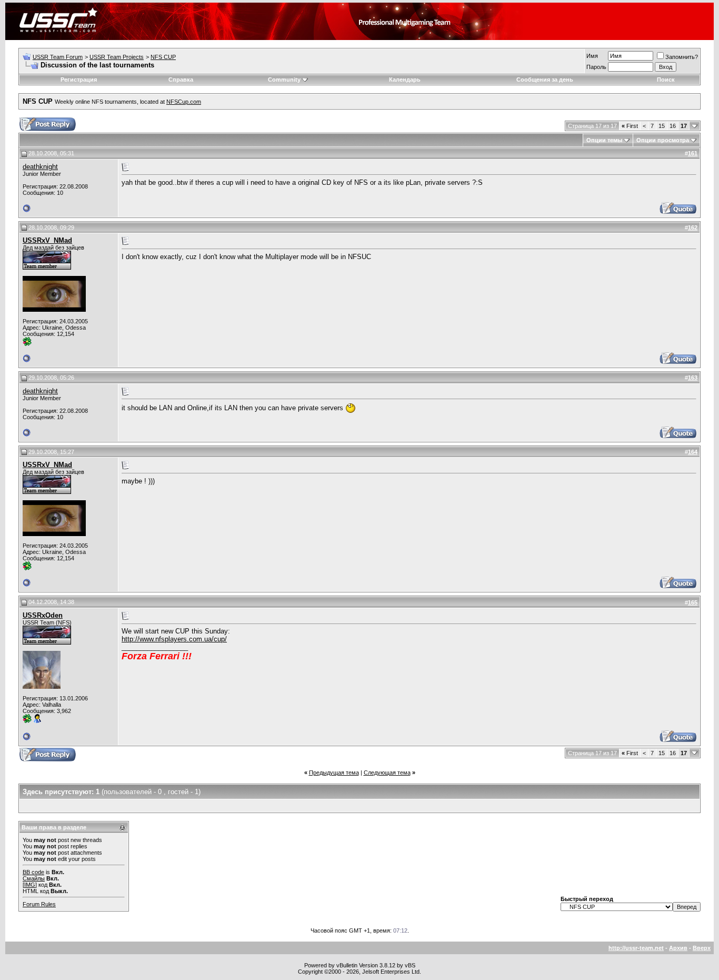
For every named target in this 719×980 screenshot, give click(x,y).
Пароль (596, 67)
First (630, 126)
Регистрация (79, 79)
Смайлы (34, 878)
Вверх (702, 948)
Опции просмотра (662, 140)
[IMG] (30, 885)
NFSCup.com (183, 101)
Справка (180, 79)
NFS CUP (163, 57)
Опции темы (604, 140)
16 (673, 126)
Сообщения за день (544, 79)
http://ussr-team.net (636, 948)
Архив (678, 948)
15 (661, 126)
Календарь (405, 79)
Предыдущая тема (334, 772)
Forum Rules (39, 904)
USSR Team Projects (116, 57)
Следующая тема (387, 772)
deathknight (40, 167)
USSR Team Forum (58, 57)
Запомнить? (681, 57)
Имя (592, 56)
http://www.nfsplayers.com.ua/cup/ (174, 639)
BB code (33, 872)
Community (284, 79)
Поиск (666, 79)
